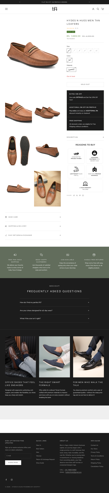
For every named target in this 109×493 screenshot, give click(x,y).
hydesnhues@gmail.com (73, 472)
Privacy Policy (95, 452)
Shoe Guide (40, 463)
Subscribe (13, 463)
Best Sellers (40, 449)
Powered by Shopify (31, 487)
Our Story (94, 449)
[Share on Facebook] (74, 195)
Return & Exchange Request (45, 459)
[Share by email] (83, 195)
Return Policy (95, 459)
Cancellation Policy (97, 466)
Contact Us (94, 445)
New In (38, 445)
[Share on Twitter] (77, 195)
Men (37, 452)
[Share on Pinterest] (80, 195)
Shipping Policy (96, 463)
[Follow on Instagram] (12, 480)
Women (38, 456)
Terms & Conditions (97, 456)
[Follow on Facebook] (6, 480)
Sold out (85, 84)
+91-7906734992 (70, 470)
